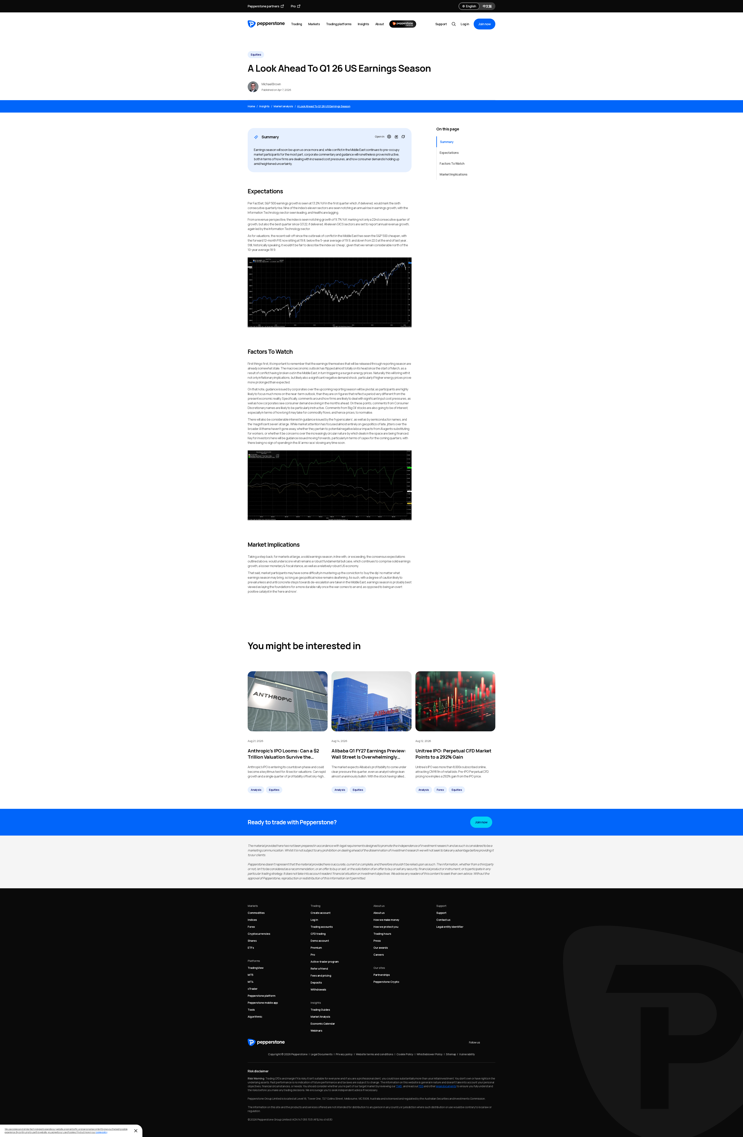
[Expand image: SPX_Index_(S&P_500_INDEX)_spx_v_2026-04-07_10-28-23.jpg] (330, 292)
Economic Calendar (323, 1023)
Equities (256, 54)
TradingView (256, 968)
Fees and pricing (321, 975)
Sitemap (451, 1054)
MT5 (250, 975)
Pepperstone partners (263, 6)
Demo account (320, 940)
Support (441, 24)
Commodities (256, 913)
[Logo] (266, 24)
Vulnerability (467, 1054)
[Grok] (403, 136)
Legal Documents (322, 1054)
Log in (465, 24)
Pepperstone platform (261, 996)
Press (377, 940)
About (379, 24)
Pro (293, 6)
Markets (314, 24)
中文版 (487, 6)
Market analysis (283, 106)
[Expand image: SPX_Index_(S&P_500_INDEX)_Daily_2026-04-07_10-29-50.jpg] (330, 485)
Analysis (256, 790)
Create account (320, 913)
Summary (447, 142)
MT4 (250, 982)
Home (251, 106)
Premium (316, 947)
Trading (296, 24)
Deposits (316, 982)
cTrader (253, 989)
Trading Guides (320, 1009)
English (471, 6)
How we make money (386, 920)
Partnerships (381, 975)
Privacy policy (344, 1054)
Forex (440, 790)
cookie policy (101, 1132)
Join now (484, 24)
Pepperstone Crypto (386, 982)
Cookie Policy (404, 1054)
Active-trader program (325, 961)
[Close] (136, 1131)
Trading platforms (339, 24)
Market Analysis (320, 1016)
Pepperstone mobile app (263, 1002)
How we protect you (385, 927)
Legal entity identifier (449, 927)
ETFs (251, 947)
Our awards (380, 947)
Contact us (443, 920)
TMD (399, 1086)
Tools (251, 1009)
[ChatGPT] (389, 136)
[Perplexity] (396, 136)
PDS (421, 1086)
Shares (252, 940)
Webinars (316, 1030)
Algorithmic (255, 1016)
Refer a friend (319, 968)
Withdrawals (318, 989)
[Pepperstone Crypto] (402, 24)
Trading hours (382, 934)
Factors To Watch (452, 163)
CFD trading (318, 934)
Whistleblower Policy (430, 1054)
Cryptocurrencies (259, 934)
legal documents (446, 1086)
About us (378, 913)
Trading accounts (322, 927)
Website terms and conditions (374, 1054)
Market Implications (453, 174)
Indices (252, 920)
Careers (378, 954)
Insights (363, 24)
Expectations (449, 153)
